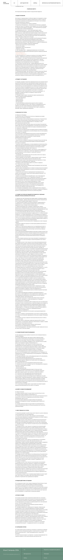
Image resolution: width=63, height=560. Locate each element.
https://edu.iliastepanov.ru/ (21, 54)
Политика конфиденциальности (11, 554)
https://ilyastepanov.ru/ (20, 52)
